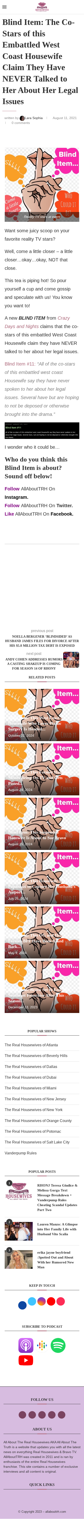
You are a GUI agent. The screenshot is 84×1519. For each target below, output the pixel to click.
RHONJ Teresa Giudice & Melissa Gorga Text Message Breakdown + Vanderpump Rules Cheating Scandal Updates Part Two (57, 1198)
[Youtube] (25, 1356)
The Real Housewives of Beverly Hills (36, 1056)
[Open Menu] (4, 7)
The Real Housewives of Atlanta (31, 1045)
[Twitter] (32, 1415)
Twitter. (64, 505)
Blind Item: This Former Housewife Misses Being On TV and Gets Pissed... (40, 778)
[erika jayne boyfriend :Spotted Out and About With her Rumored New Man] (19, 1259)
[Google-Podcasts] (42, 1341)
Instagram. (16, 497)
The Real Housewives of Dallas (31, 1067)
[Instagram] (42, 1415)
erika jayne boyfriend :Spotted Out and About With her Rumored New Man (55, 1260)
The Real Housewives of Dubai (30, 1077)
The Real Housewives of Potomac (33, 1131)
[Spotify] (58, 1341)
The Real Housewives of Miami (30, 1088)
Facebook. (62, 514)
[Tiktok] (52, 1415)
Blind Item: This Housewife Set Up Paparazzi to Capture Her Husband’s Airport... (41, 887)
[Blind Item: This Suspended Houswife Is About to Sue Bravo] (42, 824)
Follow (12, 488)
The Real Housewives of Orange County (38, 1121)
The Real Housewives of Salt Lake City (37, 1142)
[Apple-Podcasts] (25, 1341)
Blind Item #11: (20, 363)
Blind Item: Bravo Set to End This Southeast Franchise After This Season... (39, 995)
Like (9, 514)
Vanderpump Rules (21, 1153)
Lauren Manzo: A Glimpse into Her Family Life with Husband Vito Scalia (57, 1229)
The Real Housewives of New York (34, 1110)
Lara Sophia (34, 118)
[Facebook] (22, 1415)
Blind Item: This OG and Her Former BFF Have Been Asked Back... (35, 941)
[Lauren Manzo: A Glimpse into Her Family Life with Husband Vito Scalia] (19, 1231)
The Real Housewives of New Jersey (35, 1099)
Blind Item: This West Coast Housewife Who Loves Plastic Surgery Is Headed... (34, 723)
